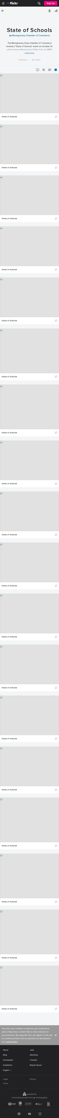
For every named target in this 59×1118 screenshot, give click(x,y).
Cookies (33, 1060)
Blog (5, 1055)
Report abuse (36, 1065)
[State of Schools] (29, 93)
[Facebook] (19, 1114)
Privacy (33, 1079)
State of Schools (9, 117)
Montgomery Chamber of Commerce (31, 35)
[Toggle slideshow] (37, 69)
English (6, 1070)
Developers (8, 1060)
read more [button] (29, 53)
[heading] (12, 3)
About (5, 1050)
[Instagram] (40, 1114)
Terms (5, 1083)
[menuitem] (39, 3)
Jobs (32, 1050)
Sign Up (51, 3)
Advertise (34, 1055)
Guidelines (7, 1065)
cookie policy (11, 1041)
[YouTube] (29, 1114)
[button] (49, 10)
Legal (5, 1079)
